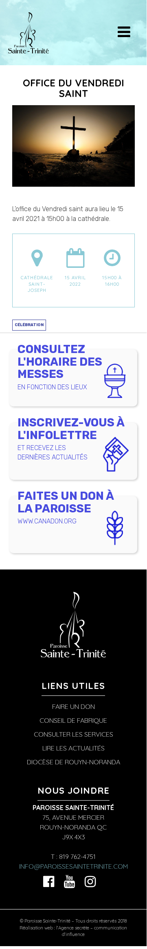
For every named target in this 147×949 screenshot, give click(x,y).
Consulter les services (73, 734)
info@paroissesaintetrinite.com (73, 866)
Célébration (29, 324)
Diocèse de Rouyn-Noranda (73, 762)
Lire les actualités (73, 748)
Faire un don (73, 706)
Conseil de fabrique (73, 720)
